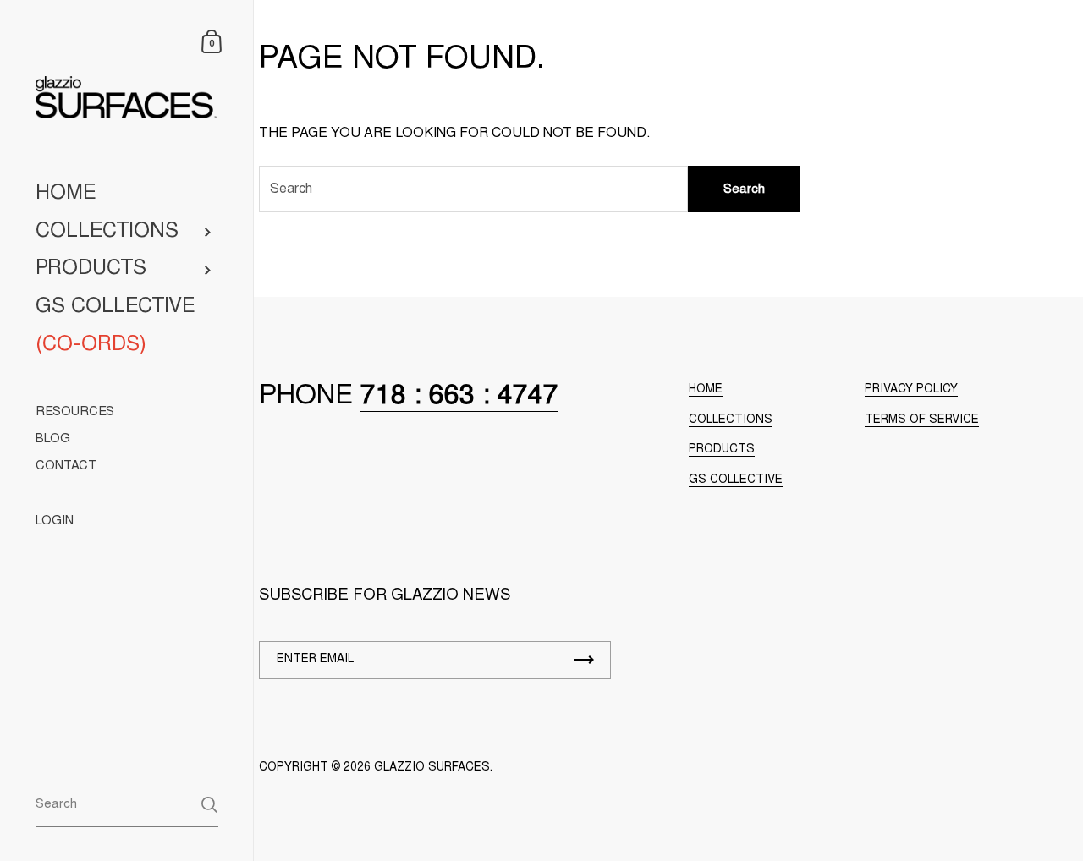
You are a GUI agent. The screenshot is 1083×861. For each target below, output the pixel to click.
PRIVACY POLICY (911, 390)
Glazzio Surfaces (432, 768)
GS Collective (736, 480)
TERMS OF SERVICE (922, 420)
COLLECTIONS (730, 420)
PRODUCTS (722, 450)
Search (744, 190)
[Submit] (209, 805)
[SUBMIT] (584, 660)
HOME (706, 390)
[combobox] (127, 804)
